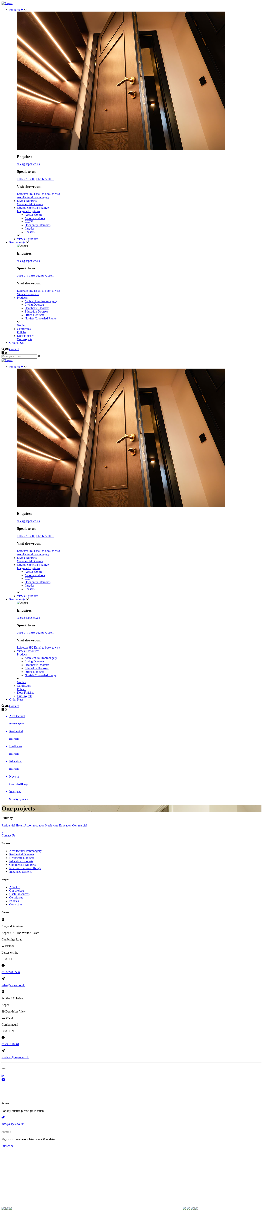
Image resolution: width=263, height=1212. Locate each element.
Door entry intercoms (37, 225)
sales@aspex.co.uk (28, 164)
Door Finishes (25, 335)
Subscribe (7, 1145)
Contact (14, 349)
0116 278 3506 (26, 179)
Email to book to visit (47, 193)
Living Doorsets (27, 200)
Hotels (20, 825)
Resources (16, 242)
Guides (21, 325)
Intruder (29, 228)
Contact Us (8, 835)
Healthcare (51, 825)
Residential (8, 825)
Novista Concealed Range (33, 207)
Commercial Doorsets (30, 204)
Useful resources (19, 894)
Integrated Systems (28, 211)
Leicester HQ (25, 193)
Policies (21, 332)
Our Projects (24, 339)
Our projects (16, 890)
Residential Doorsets (21, 854)
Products (15, 9)
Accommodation (34, 825)
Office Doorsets (34, 315)
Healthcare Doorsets (37, 308)
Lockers (29, 232)
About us (14, 887)
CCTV (29, 221)
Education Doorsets (37, 311)
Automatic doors (35, 218)
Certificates (24, 328)
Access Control (34, 214)
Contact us (15, 904)
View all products (27, 239)
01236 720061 (45, 179)
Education (65, 825)
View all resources (28, 294)
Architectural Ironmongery (33, 197)
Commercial (79, 825)
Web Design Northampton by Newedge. (26, 1095)
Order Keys (16, 342)
